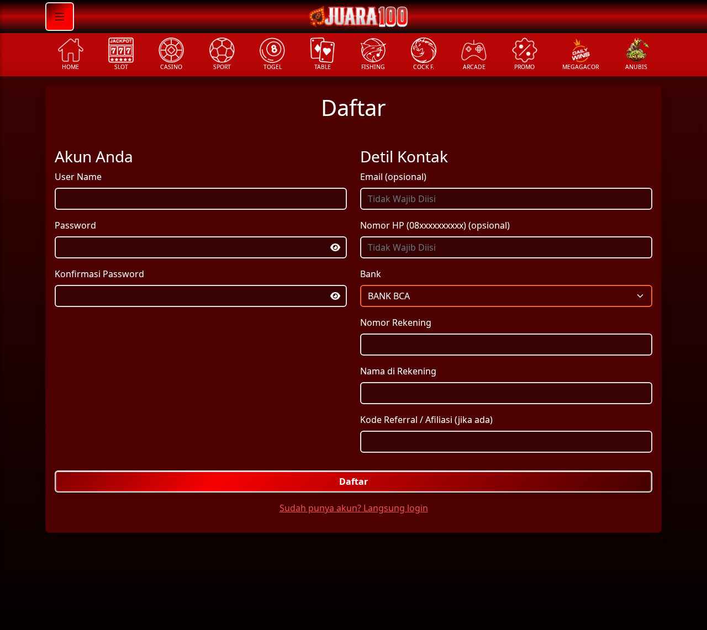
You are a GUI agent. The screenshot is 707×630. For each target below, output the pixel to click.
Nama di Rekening (398, 371)
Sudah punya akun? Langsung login (353, 508)
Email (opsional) (393, 177)
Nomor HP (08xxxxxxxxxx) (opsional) (435, 225)
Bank (370, 274)
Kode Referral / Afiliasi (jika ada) (426, 420)
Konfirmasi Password (99, 274)
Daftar (353, 481)
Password (75, 225)
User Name (78, 177)
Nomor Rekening (395, 322)
